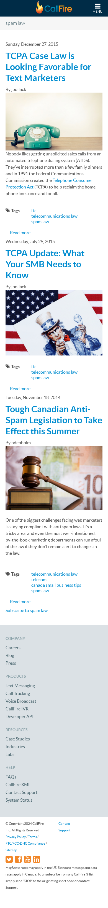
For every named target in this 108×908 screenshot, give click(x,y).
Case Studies (18, 738)
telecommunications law (54, 216)
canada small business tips (56, 585)
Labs (10, 754)
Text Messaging (20, 685)
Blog (10, 655)
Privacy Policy (16, 837)
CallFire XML (18, 784)
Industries (15, 746)
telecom (39, 579)
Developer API (20, 716)
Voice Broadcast (21, 701)
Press (11, 663)
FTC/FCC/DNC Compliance (25, 843)
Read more (20, 232)
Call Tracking (18, 693)
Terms (32, 837)
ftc (33, 210)
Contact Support (21, 792)
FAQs (11, 776)
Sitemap (11, 850)
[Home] (54, 8)
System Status (19, 799)
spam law (40, 221)
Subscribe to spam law (27, 610)
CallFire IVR (17, 708)
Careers (13, 647)
